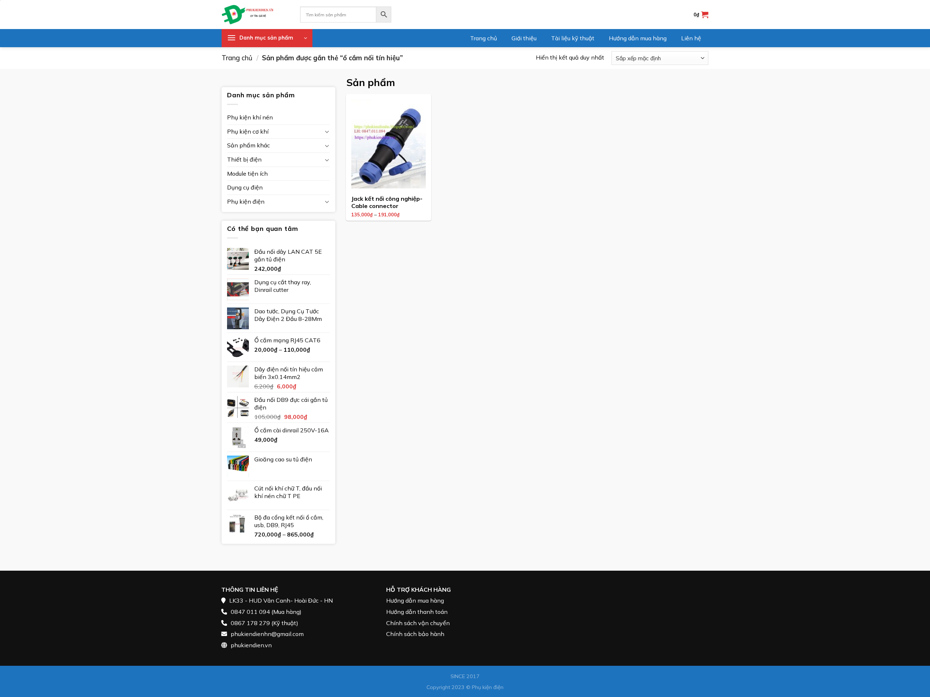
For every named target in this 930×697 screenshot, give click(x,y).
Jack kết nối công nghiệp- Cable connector (386, 202)
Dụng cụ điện (245, 187)
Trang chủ (483, 38)
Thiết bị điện (244, 159)
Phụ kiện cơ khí (247, 131)
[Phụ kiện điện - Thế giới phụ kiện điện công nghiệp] (255, 14)
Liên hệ (691, 38)
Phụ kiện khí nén (250, 117)
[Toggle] (327, 131)
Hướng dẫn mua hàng (638, 38)
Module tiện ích (247, 173)
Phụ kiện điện (245, 201)
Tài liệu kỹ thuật (572, 38)
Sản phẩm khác (248, 145)
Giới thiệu (524, 38)
